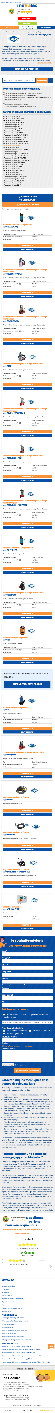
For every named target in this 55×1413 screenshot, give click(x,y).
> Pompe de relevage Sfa (11, 172)
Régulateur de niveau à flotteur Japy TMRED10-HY (18, 1353)
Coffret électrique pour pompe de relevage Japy (20, 106)
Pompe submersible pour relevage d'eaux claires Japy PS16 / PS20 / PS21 (26, 1362)
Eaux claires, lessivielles (16, 1030)
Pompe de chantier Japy (13, 99)
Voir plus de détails (44, 63)
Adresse (5, 988)
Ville (3, 1001)
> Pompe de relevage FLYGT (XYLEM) (15, 135)
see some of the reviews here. (27, 1248)
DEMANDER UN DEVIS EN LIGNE (27, 69)
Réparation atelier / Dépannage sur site (14, 1330)
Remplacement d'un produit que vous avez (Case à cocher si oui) (27, 1015)
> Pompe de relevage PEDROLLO (14, 162)
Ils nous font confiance (9, 1286)
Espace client (9, 2)
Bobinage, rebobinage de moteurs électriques (16, 1340)
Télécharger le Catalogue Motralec (13, 1318)
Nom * (4, 951)
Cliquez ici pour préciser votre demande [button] (17, 1046)
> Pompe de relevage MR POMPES (14, 158)
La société (5, 1283)
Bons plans (26, 23)
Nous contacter (7, 1311)
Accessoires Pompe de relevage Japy (17, 104)
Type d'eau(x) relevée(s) (12, 1028)
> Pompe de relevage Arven (12, 116)
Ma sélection (18, 2)
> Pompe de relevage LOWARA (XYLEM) (16, 156)
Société (3, 2)
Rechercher (42, 80)
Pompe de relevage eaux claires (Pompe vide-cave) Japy (23, 93)
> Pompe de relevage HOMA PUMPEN (15, 143)
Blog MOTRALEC (7, 1295)
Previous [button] (1, 1261)
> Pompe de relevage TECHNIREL (14, 179)
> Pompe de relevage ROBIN (12, 166)
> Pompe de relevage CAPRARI (13, 124)
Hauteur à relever (9, 1036)
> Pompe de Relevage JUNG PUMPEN (15, 149)
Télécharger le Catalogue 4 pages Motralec (15, 1321)
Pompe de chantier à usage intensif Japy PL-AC (17, 1359)
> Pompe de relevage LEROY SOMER (15, 154)
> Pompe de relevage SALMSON (13, 170)
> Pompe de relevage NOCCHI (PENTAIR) (17, 160)
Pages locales (6, 1305)
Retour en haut (51, 1347)
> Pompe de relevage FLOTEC (13, 133)
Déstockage (5, 1292)
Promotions (5, 1289)
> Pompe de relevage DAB (11, 126)
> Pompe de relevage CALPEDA (13, 122)
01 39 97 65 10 (28, 28)
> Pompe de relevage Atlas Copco (14, 118)
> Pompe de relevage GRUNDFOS (14, 137)
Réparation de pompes (9, 1333)
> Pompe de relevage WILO (12, 183)
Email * (5, 964)
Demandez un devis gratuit (27, 684)
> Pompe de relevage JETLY (12, 147)
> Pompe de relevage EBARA (12, 129)
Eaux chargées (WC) (15, 1033)
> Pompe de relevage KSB (11, 152)
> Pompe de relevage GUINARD (13, 139)
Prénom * (6, 957)
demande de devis (46, 28)
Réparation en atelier (8, 1302)
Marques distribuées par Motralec (12, 1308)
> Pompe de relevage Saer (11, 168)
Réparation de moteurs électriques (13, 1337)
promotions (26, 18)
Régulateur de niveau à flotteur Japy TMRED (16, 1346)
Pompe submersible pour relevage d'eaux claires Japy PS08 (21, 1356)
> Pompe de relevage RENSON (13, 164)
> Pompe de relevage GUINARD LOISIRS (16, 141)
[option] (27, 1269)
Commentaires (8, 1048)
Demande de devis (27, 249)
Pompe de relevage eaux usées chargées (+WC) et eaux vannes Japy (28, 97)
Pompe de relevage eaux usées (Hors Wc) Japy (20, 95)
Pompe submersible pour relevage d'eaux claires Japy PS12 (21, 1349)
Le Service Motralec (8, 1324)
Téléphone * (7, 971)
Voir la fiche (26, 245)
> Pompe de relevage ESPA (12, 131)
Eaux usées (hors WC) (42, 1030)
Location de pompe (8, 1327)
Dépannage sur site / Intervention (12, 1299)
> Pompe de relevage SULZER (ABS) (15, 176)
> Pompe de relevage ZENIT (12, 185)
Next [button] (50, 1266)
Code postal (7, 994)
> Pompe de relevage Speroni (12, 174)
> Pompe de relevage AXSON (12, 120)
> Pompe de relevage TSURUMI (13, 181)
